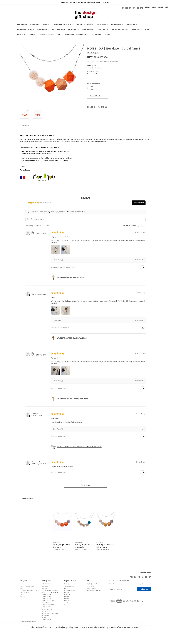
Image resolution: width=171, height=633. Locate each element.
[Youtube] (138, 8)
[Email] (92, 106)
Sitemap (22, 596)
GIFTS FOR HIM (130, 24)
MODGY (66, 596)
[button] (50, 202)
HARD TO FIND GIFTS (58, 29)
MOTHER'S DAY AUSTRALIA (85, 24)
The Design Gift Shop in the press (76, 34)
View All (66, 605)
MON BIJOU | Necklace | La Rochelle (84, 546)
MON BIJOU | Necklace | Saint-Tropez (106, 546)
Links (59, 34)
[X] (134, 8)
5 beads (92, 89)
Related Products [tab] (27, 498)
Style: (93, 83)
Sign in (154, 7)
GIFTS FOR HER (101, 24)
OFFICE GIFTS (102, 29)
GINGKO (66, 592)
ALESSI (66, 603)
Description (25, 126)
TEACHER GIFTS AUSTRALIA (119, 29)
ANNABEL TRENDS (69, 590)
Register (160, 7)
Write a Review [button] (114, 62)
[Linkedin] (141, 8)
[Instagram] (123, 8)
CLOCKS (44, 24)
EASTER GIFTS (34, 24)
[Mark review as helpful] (143, 267)
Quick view (62, 522)
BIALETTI (67, 594)
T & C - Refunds (96, 34)
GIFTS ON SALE (21, 34)
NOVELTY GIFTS (42, 29)
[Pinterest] (130, 8)
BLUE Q (66, 584)
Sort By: (126, 225)
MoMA (147, 29)
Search (147, 7)
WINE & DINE (136, 29)
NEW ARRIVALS (22, 24)
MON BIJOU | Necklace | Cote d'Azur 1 (62, 546)
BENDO (66, 598)
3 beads (92, 86)
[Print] (95, 106)
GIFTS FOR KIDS (116, 24)
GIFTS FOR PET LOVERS (24, 29)
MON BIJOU (67, 601)
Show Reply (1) (58, 260)
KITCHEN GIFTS (72, 29)
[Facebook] (126, 8)
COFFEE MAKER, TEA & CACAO (61, 24)
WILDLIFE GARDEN (69, 586)
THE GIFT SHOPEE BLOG (46, 34)
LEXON (66, 588)
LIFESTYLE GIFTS (87, 29)
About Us (33, 34)
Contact (108, 34)
